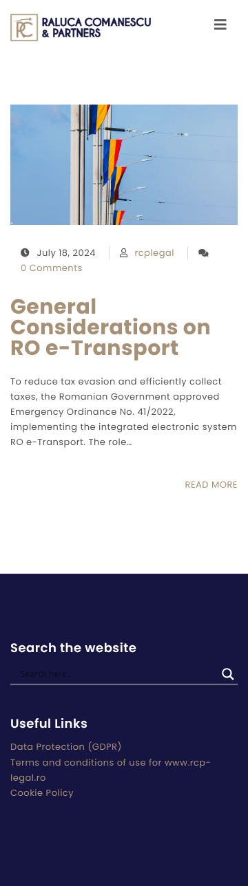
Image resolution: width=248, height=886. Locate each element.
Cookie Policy (42, 792)
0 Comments (52, 267)
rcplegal (154, 252)
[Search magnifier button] (228, 674)
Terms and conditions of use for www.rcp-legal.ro (110, 770)
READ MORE (211, 484)
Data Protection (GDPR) (66, 746)
